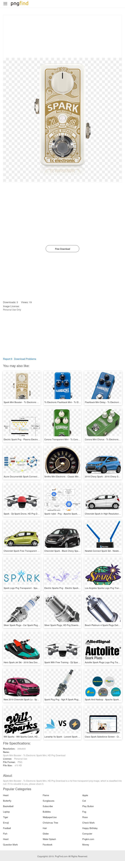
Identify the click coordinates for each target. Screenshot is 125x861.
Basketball (8, 806)
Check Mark (88, 822)
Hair (45, 828)
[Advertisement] (62, 36)
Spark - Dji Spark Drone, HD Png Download (24, 513)
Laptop (6, 811)
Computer (87, 833)
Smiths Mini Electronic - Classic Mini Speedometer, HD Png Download (77, 476)
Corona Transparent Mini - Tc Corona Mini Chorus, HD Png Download (78, 439)
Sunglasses (48, 800)
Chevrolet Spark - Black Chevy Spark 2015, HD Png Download (74, 550)
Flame (46, 795)
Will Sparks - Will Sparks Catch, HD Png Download (28, 736)
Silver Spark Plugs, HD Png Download (62, 625)
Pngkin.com (88, 839)
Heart (6, 795)
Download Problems (25, 359)
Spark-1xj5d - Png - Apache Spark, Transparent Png (69, 513)
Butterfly (7, 800)
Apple (85, 795)
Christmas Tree (50, 822)
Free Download (62, 248)
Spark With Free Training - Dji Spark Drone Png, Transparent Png (75, 662)
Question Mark (10, 844)
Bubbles (47, 811)
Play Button (88, 806)
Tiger (5, 817)
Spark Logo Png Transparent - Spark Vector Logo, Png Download (35, 587)
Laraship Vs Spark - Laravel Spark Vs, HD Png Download (71, 736)
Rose (85, 817)
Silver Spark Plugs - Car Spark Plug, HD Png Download (30, 625)
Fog (84, 811)
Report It (7, 359)
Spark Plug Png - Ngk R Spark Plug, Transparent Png (70, 699)
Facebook (47, 844)
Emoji (6, 822)
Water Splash (49, 839)
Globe (46, 833)
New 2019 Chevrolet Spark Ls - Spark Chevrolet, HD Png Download (36, 699)
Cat (84, 800)
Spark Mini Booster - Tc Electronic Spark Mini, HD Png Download (35, 402)
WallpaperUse (50, 817)
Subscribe (48, 806)
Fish (5, 833)
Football (7, 828)
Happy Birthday (90, 828)
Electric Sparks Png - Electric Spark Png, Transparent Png (72, 587)
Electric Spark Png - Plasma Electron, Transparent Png (30, 439)
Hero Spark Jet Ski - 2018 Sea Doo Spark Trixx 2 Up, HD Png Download (38, 662)
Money (85, 844)
